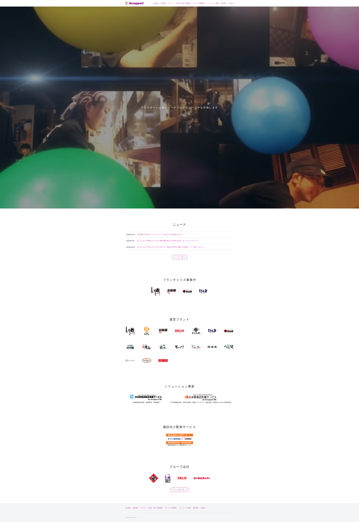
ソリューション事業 (213, 3)
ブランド (171, 3)
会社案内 (155, 3)
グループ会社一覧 (179, 490)
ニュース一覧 (179, 257)
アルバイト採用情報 (198, 3)
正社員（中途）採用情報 (183, 3)
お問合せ (231, 3)
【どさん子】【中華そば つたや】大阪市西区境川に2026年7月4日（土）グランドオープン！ (167, 241)
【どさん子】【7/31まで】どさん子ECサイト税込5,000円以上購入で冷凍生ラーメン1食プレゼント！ (171, 247)
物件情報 (223, 3)
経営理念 (163, 3)
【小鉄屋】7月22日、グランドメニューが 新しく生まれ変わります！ (160, 234)
